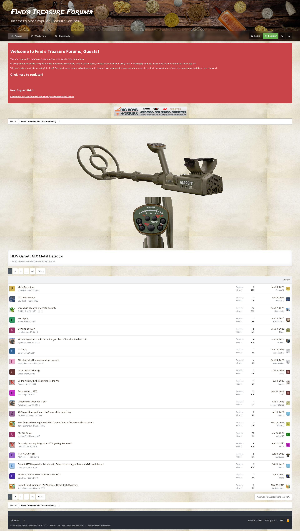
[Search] (288, 36)
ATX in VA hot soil (26, 453)
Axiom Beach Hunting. (29, 370)
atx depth (23, 318)
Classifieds (64, 36)
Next (40, 271)
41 (32, 271)
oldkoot (281, 342)
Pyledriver (22, 342)
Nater (281, 332)
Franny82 (22, 290)
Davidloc (22, 467)
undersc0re (23, 436)
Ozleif (20, 374)
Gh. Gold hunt (24, 415)
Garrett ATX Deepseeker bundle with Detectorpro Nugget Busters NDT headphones (60, 464)
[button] (25, 36)
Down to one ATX (26, 328)
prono (20, 321)
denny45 (280, 436)
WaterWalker (278, 353)
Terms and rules (255, 520)
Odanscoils (279, 311)
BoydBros (22, 478)
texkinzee (279, 457)
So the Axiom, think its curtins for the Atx (38, 380)
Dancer (21, 384)
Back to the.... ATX (27, 391)
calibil (20, 353)
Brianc (281, 478)
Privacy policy (271, 520)
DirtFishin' (22, 457)
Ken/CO (280, 425)
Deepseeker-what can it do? (32, 401)
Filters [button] (285, 280)
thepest (281, 384)
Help (282, 520)
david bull (22, 301)
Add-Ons (65, 526)
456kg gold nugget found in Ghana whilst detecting (44, 412)
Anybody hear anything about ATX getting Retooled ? (45, 443)
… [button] (26, 271)
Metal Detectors (26, 287)
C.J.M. (20, 311)
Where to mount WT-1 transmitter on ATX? (39, 474)
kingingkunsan (24, 363)
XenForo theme (94, 526)
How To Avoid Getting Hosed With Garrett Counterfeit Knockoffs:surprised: (56, 422)
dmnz (20, 394)
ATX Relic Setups (26, 297)
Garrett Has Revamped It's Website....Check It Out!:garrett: (48, 485)
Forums (18, 36)
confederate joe (277, 405)
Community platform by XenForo (35, 526)
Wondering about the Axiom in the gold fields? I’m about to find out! (52, 339)
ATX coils (22, 349)
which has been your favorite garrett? (37, 308)
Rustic (17, 520)
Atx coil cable (25, 433)
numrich (21, 332)
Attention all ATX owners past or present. (38, 360)
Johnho (281, 415)
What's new (40, 36)
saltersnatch (278, 321)
